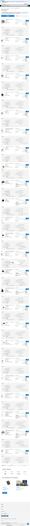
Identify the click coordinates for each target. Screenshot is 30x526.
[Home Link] (5, 4)
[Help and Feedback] (28, 524)
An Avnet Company (3, 522)
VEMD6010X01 (2, 180)
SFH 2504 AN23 (2, 251)
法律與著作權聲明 (6, 518)
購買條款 (9, 518)
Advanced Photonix (7, 14)
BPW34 (2, 19)
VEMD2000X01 (3, 198)
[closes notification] (29, 1)
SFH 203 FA (2, 55)
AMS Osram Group (25, 13)
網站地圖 (15, 518)
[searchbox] (14, 5)
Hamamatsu (2, 14)
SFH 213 (2, 375)
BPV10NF (2, 340)
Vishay (21, 13)
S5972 (2, 146)
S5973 (2, 110)
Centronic (12, 14)
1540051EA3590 (3, 411)
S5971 (1, 37)
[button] (1, 4)
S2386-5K (2, 358)
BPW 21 (2, 393)
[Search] (28, 5)
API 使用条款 (12, 518)
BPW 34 (2, 128)
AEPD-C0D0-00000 (2, 288)
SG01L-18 (2, 163)
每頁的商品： (3, 465)
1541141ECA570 (3, 269)
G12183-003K (2, 449)
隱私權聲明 (2, 518)
